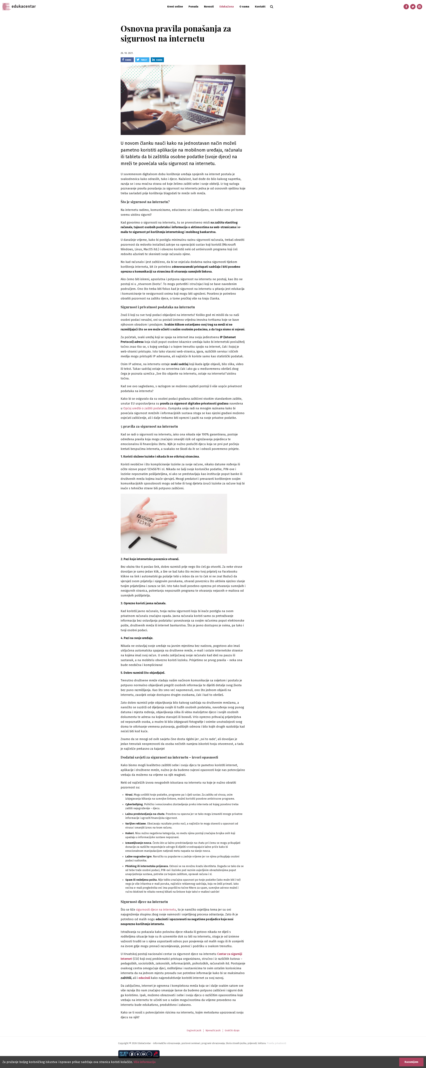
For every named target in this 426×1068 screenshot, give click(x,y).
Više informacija (145, 1062)
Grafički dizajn (232, 1030)
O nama (244, 6)
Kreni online (175, 6)
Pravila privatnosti (276, 1043)
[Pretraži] (271, 6)
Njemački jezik (213, 1030)
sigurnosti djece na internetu (156, 909)
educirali (144, 978)
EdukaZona (226, 6)
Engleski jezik (194, 1030)
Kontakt (260, 6)
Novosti (209, 6)
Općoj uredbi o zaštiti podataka (145, 408)
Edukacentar (19, 6)
